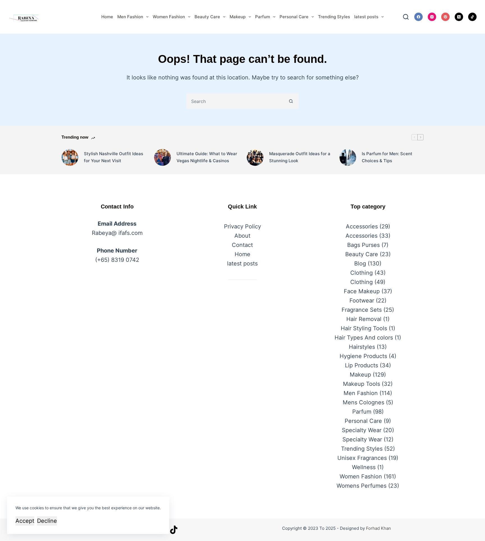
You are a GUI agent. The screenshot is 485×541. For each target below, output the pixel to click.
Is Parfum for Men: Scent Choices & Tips (387, 157)
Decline (47, 520)
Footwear (361, 300)
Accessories (362, 226)
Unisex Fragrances (362, 458)
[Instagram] (432, 17)
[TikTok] (472, 17)
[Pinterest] (445, 17)
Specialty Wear (361, 430)
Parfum (262, 16)
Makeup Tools (361, 383)
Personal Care (294, 16)
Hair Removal (363, 319)
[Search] (406, 17)
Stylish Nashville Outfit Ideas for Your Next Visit (113, 157)
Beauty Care (207, 16)
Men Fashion (130, 16)
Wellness (364, 467)
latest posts (366, 16)
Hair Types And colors (364, 337)
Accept (24, 520)
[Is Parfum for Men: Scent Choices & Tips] (347, 157)
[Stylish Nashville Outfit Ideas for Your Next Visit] (69, 157)
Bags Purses (363, 245)
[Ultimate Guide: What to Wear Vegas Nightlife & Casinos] (162, 157)
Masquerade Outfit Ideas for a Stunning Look (299, 157)
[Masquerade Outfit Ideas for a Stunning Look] (255, 157)
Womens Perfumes (361, 485)
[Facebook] (418, 17)
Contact (242, 245)
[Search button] (291, 101)
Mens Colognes (363, 402)
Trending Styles (334, 16)
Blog (360, 263)
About (242, 235)
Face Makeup (362, 291)
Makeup (238, 16)
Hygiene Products (363, 356)
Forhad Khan (378, 528)
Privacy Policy (242, 226)
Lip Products (361, 365)
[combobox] (235, 101)
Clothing (361, 272)
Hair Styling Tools (364, 328)
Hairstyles (362, 346)
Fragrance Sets (362, 309)
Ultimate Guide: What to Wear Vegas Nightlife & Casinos (207, 157)
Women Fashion (169, 16)
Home (107, 16)
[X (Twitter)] (459, 17)
